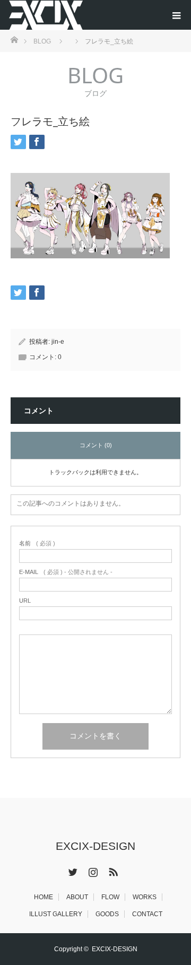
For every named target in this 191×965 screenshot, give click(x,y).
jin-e (57, 341)
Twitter (72, 870)
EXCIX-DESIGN (95, 845)
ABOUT (77, 897)
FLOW (110, 897)
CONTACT (147, 914)
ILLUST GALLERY (55, 914)
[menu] (176, 15)
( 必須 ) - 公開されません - (65, 572)
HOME (43, 897)
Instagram (92, 870)
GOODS (107, 914)
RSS (112, 870)
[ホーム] (14, 39)
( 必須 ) (37, 543)
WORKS (145, 897)
